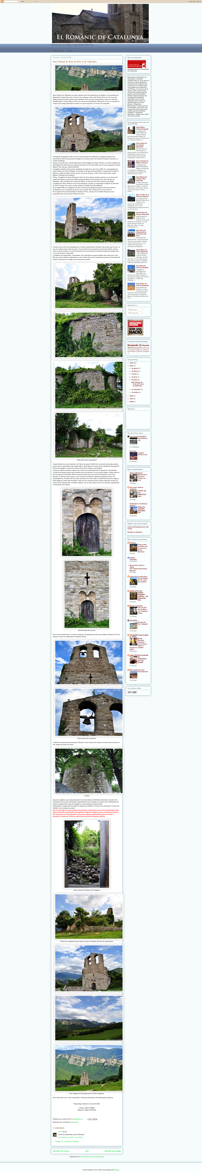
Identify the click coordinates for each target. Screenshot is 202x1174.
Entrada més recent (61, 1151)
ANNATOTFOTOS (136, 591)
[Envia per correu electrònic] (88, 1119)
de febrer (135, 371)
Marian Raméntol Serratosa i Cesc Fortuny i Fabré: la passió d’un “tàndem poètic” (138, 644)
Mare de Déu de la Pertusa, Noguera (142, 195)
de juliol (135, 380)
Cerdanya (144, 349)
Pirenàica (133, 451)
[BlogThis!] (90, 1119)
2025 (132, 401)
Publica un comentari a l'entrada (67, 1141)
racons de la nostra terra (138, 576)
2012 (132, 396)
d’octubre (135, 392)
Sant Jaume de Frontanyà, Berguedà (141, 145)
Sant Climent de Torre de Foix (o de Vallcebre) (137, 384)
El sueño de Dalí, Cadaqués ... (143, 624)
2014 (132, 398)
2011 (132, 366)
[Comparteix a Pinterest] (96, 1119)
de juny (134, 377)
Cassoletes (133, 559)
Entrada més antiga (113, 1151)
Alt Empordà (145, 348)
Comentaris (134, 313)
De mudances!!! (143, 671)
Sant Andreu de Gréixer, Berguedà (142, 213)
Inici (87, 1151)
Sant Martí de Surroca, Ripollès (142, 266)
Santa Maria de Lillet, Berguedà (142, 250)
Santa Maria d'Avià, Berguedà (142, 128)
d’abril (134, 374)
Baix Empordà (135, 348)
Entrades (133, 310)
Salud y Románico (136, 473)
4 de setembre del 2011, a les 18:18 (70, 1137)
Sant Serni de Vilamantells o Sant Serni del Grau (141, 232)
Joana (60, 1131)
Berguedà (74, 1122)
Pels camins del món (137, 670)
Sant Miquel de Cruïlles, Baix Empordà (141, 178)
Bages (138, 349)
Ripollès (145, 345)
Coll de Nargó (131, 351)
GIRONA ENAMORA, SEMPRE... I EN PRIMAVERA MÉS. (143, 596)
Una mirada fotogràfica (138, 436)
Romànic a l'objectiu (135, 532)
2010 (132, 363)
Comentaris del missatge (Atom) (92, 1156)
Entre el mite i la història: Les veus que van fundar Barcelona (143, 548)
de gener (135, 368)
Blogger (116, 1170)
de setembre (136, 389)
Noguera (146, 351)
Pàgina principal (58, 51)
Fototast (133, 543)
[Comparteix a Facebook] (94, 1119)
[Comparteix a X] (92, 1119)
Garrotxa (139, 351)
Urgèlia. (132, 558)
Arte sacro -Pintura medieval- (136, 488)
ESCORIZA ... (134, 620)
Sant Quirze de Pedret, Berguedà (142, 284)
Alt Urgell (131, 349)
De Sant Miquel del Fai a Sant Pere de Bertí (143, 580)
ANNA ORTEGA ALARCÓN (139, 655)
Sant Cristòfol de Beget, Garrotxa (142, 162)
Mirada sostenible (136, 606)
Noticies (69, 51)
